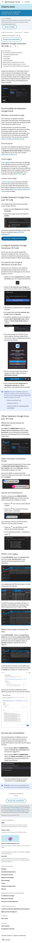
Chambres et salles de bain (8, 886)
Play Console (4, 918)
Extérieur (3, 889)
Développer (26, 32)
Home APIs (4, 856)
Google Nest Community (7, 929)
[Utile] (17, 35)
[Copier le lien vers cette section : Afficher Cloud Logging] (19, 554)
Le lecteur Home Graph (7, 182)
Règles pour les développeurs (9, 911)
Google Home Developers (7, 32)
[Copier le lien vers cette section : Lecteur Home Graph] (18, 179)
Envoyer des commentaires (11, 39)
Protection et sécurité (7, 874)
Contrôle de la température (8, 872)
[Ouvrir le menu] (2, 2)
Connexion (27, 2)
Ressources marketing (7, 898)
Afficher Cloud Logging (19, 174)
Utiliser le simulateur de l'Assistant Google (12, 139)
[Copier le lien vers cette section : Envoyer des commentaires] (25, 733)
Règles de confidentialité (20, 935)
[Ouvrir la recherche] (22, 2)
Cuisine (3, 883)
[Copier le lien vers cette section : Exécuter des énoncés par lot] (23, 493)
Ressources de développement (9, 901)
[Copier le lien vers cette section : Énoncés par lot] (14, 144)
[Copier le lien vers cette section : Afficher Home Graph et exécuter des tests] (6, 632)
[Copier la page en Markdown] (15, 46)
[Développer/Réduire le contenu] (11, 51)
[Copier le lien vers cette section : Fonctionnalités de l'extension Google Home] (14, 111)
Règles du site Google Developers (17, 810)
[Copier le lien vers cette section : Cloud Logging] (13, 159)
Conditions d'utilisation (6, 935)
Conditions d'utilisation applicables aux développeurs (15, 909)
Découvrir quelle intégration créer (10, 843)
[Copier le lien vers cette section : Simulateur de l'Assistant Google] (25, 115)
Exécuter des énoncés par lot (9, 154)
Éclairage (3, 869)
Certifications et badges (7, 895)
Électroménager (5, 880)
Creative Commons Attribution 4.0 (14, 807)
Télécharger (14, 238)
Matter (3, 822)
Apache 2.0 (19, 809)
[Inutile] (19, 35)
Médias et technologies (7, 877)
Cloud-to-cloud (8, 7)
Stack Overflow (5, 926)
